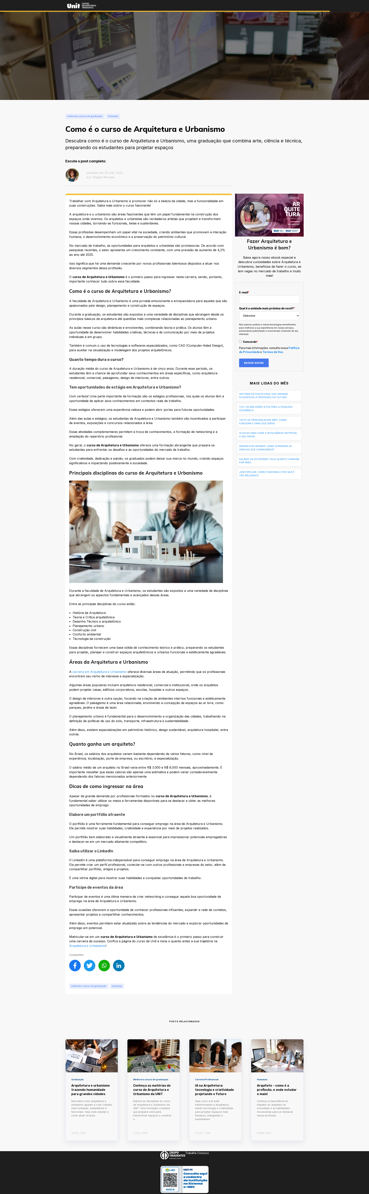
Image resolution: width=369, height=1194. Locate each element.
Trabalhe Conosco (197, 1153)
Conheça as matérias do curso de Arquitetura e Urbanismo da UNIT (152, 1090)
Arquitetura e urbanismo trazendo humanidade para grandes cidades (90, 1090)
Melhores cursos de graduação (88, 986)
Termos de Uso (273, 352)
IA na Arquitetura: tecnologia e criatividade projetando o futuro (214, 1090)
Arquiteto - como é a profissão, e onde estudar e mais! (277, 1090)
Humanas (117, 986)
